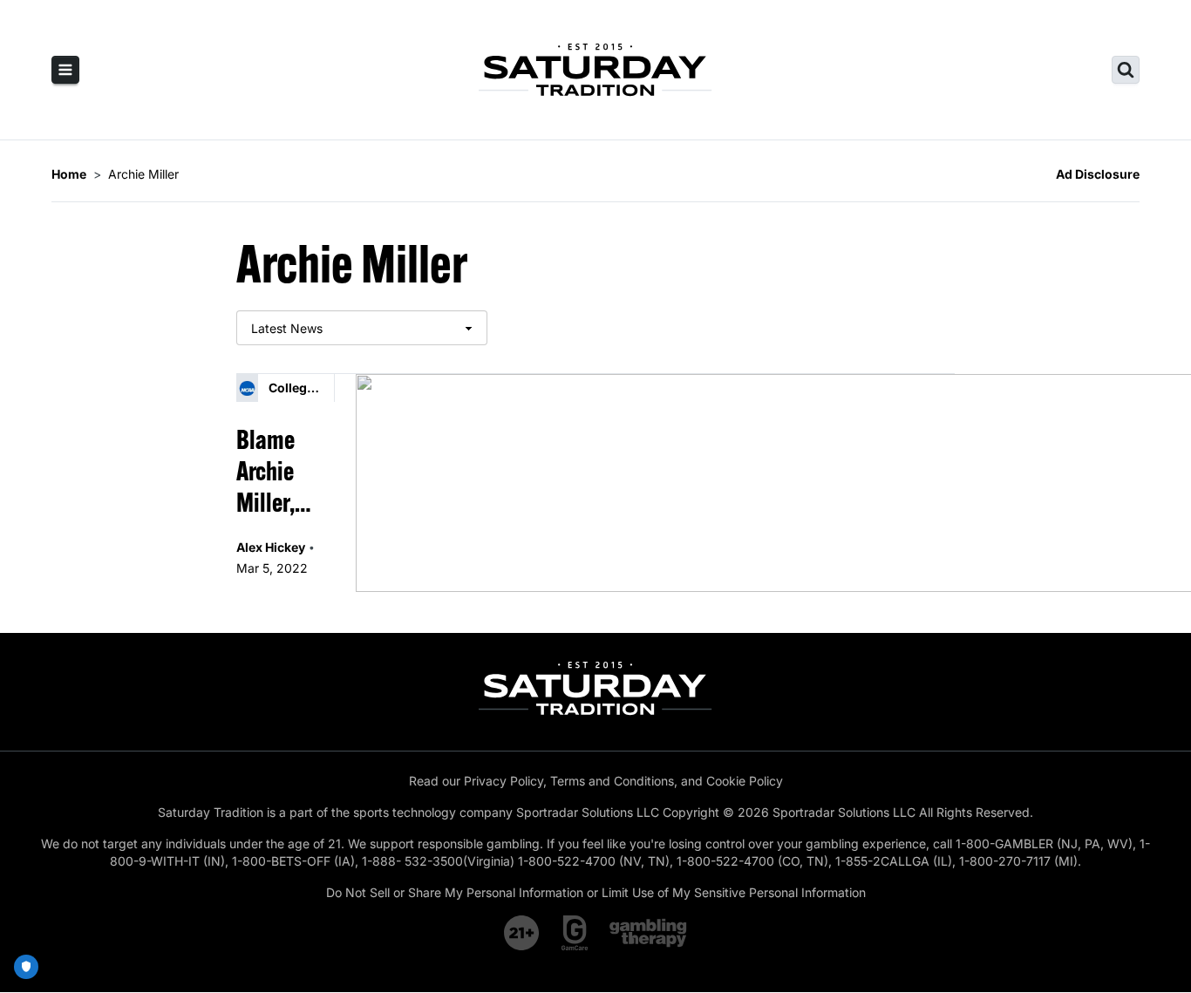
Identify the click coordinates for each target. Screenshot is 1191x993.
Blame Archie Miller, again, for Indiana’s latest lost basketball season (284, 471)
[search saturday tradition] (1126, 70)
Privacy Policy (503, 780)
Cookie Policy (744, 780)
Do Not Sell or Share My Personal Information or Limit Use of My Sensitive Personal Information (596, 892)
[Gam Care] (575, 932)
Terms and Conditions (612, 780)
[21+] (522, 932)
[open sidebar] (65, 70)
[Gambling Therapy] (648, 933)
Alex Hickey (270, 547)
